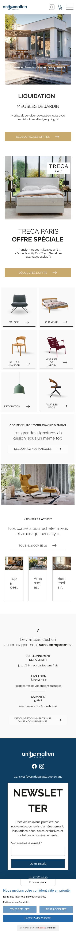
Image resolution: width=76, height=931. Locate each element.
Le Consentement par (38, 928)
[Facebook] (34, 766)
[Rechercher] (51, 7)
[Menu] (69, 7)
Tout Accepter (56, 909)
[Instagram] (41, 766)
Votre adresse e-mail (26, 843)
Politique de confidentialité (16, 902)
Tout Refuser (20, 909)
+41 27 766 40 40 (38, 877)
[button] (60, 7)
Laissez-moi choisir (38, 918)
